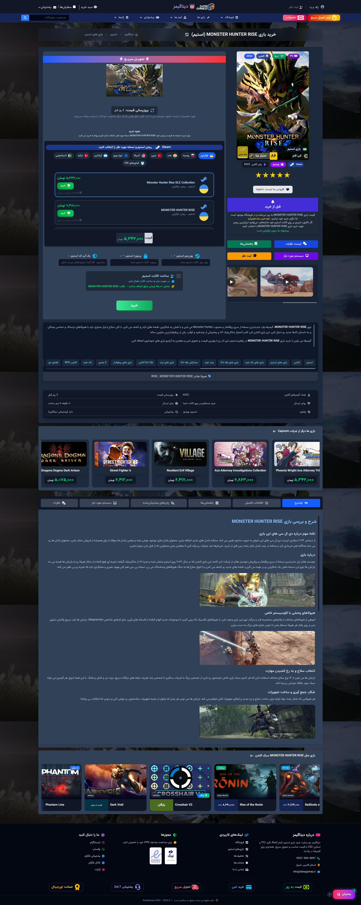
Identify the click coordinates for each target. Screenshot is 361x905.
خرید (62, 186)
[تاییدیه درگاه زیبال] (171, 855)
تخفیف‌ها (239, 856)
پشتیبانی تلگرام (92, 856)
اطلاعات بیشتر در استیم (68, 192)
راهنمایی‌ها (247, 244)
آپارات (97, 870)
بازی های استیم (94, 35)
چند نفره (209, 363)
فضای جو (53, 363)
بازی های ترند (167, 363)
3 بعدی (102, 363)
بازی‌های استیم (236, 849)
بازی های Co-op (229, 363)
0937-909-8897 (306, 858)
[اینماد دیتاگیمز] (156, 855)
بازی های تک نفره (254, 363)
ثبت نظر (247, 256)
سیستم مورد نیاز (294, 256)
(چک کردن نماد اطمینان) (259, 218)
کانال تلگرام (94, 863)
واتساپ (96, 849)
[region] (180, 628)
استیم (113, 35)
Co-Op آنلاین (146, 363)
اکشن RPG (71, 363)
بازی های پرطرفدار (122, 363)
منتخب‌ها (239, 863)
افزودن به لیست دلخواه (270, 189)
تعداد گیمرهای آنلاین (295, 395)
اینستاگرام (95, 842)
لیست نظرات (294, 244)
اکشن (297, 363)
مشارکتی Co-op (189, 363)
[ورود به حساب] (322, 7)
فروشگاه (239, 842)
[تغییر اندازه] (329, 894)
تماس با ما (238, 870)
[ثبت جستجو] (25, 18)
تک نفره (87, 363)
